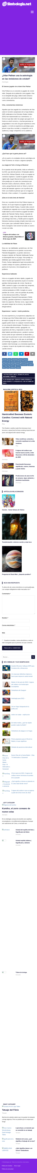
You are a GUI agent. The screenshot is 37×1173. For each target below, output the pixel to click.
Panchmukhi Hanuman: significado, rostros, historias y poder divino (25, 466)
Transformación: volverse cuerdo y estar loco (17, 542)
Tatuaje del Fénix (10, 1110)
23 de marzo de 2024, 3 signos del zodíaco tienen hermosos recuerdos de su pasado (22, 775)
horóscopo (29, 362)
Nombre (5, 618)
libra (13, 364)
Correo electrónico (8, 625)
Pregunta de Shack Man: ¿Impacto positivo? (16, 574)
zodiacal (12, 367)
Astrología (5, 82)
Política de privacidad (7, 1169)
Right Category (9, 1104)
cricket (12, 362)
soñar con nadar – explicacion (20, 714)
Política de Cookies (7, 1165)
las (7, 364)
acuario (5, 359)
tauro (4, 367)
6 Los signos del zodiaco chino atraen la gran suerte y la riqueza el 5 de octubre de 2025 (18, 381)
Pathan (18, 364)
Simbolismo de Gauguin (18, 690)
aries (9, 359)
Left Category (9, 802)
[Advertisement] (18, 35)
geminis (23, 362)
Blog (3, 424)
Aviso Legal (17, 1165)
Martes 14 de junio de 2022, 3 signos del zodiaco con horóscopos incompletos (22, 684)
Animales (4, 814)
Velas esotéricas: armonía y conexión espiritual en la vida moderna (25, 441)
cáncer (25, 359)
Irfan (4, 364)
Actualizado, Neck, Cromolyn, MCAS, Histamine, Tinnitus (16, 375)
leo (10, 364)
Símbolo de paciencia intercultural (21, 747)
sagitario (30, 364)
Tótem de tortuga (21, 972)
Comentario (6, 593)
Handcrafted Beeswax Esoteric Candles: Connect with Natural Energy (17, 417)
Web (3, 633)
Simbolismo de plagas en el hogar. (21, 731)
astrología (15, 359)
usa (8, 367)
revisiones (24, 364)
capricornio (6, 362)
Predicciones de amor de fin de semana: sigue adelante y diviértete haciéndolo (25, 478)
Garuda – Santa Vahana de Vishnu (13, 510)
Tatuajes (4, 1113)
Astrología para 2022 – (18, 698)
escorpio (17, 362)
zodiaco (18, 367)
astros (20, 359)
